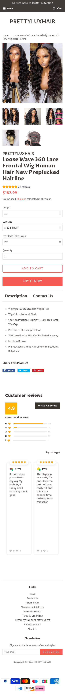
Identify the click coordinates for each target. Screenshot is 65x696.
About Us (32, 629)
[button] (16, 187)
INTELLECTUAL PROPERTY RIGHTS (32, 620)
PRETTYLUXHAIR (33, 21)
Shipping (21, 198)
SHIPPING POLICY (33, 611)
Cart (59, 8)
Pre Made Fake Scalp (14, 236)
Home (5, 35)
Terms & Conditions (32, 615)
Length (6, 207)
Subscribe (51, 652)
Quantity (7, 250)
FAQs (32, 593)
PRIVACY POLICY (32, 624)
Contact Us (43, 296)
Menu (9, 8)
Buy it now (32, 281)
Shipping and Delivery (32, 606)
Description (16, 296)
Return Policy (32, 602)
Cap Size (7, 221)
